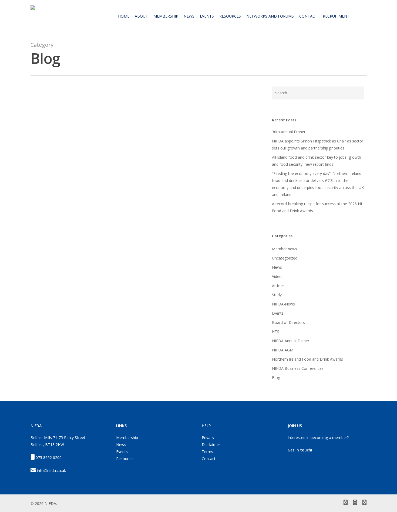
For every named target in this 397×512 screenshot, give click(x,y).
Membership (127, 437)
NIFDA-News (283, 304)
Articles (278, 285)
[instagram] (364, 503)
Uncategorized (284, 258)
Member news (284, 248)
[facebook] (355, 503)
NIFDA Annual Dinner (290, 340)
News (44, 334)
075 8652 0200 (49, 457)
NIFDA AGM (282, 350)
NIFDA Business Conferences (298, 368)
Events (278, 313)
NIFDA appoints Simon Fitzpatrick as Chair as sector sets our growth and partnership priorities (317, 144)
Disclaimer (211, 444)
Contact (209, 458)
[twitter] (346, 503)
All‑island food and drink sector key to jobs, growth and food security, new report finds (316, 161)
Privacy (208, 437)
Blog (55, 334)
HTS (275, 331)
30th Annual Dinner (288, 131)
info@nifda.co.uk (51, 470)
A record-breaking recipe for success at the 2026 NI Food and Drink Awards (317, 207)
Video (277, 276)
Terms (207, 451)
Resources (125, 458)
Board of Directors (288, 322)
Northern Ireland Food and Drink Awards (307, 359)
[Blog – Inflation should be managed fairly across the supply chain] (144, 238)
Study (277, 294)
